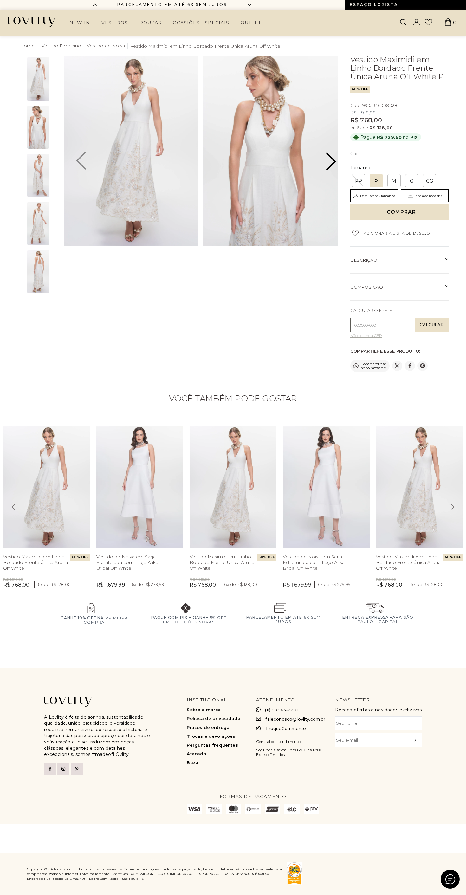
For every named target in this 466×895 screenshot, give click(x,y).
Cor (354, 153)
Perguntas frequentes (212, 745)
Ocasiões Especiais (201, 23)
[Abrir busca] (403, 23)
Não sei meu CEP (366, 336)
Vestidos (114, 23)
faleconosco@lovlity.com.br (295, 719)
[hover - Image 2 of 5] (38, 127)
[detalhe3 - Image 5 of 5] (38, 272)
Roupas (150, 23)
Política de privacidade (213, 718)
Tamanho (361, 167)
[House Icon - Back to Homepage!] (29, 46)
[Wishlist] (428, 23)
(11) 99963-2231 (281, 709)
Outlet (251, 23)
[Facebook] (50, 769)
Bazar (193, 762)
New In (79, 23)
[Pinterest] (77, 769)
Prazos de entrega (208, 727)
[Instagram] (63, 769)
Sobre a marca (204, 709)
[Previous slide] (95, 5)
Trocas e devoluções (211, 736)
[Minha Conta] (416, 23)
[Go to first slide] (249, 5)
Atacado (196, 753)
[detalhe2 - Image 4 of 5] (38, 223)
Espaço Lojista (374, 4)
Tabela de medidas (428, 196)
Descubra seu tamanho (377, 196)
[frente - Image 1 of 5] (38, 79)
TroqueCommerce (285, 728)
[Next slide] (453, 507)
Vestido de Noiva (106, 46)
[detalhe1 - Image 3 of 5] (38, 175)
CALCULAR (432, 324)
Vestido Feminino (61, 46)
